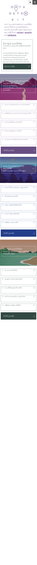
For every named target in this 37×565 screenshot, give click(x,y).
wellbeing (11, 35)
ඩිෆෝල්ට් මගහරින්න (17, 45)
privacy (20, 32)
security (28, 32)
